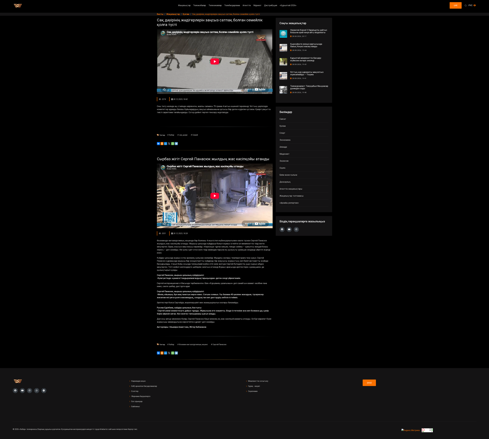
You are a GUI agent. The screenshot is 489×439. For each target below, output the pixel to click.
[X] (169, 143)
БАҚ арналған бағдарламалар (144, 386)
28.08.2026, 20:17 (299, 36)
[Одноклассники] (162, 143)
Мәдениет (284, 154)
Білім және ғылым (288, 175)
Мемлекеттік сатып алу (258, 381)
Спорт (282, 133)
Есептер (134, 391)
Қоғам (283, 126)
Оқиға (282, 168)
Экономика (285, 140)
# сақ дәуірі (182, 135)
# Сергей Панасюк (218, 344)
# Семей (194, 135)
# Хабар (170, 135)
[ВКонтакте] (158, 143)
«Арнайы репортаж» (289, 203)
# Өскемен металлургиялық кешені (192, 344)
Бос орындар (136, 401)
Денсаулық (285, 182)
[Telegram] (176, 143)
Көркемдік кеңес (138, 381)
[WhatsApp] (172, 143)
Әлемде (283, 147)
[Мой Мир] (165, 143)
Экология (284, 161)
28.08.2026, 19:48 (299, 92)
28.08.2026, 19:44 (299, 50)
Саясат (283, 119)
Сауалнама (252, 391)
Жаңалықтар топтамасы (292, 196)
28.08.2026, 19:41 (299, 78)
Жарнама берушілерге (140, 396)
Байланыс (135, 406)
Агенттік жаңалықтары (291, 189)
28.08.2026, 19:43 (299, 64)
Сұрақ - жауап (254, 386)
